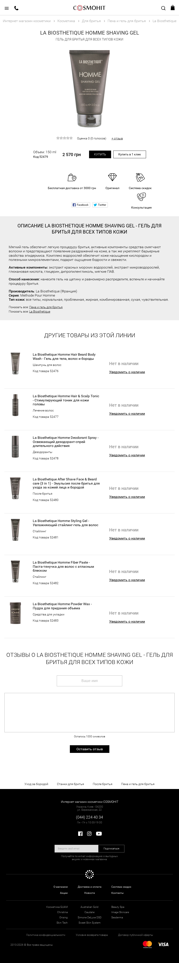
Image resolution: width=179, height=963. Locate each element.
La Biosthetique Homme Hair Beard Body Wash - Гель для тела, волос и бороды (64, 356)
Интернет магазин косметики (27, 21)
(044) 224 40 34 (89, 817)
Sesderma (117, 917)
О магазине (60, 886)
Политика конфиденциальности (45, 935)
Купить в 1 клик (129, 154)
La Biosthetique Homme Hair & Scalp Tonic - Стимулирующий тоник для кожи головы (66, 400)
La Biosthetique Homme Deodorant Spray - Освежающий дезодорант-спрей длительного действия (65, 442)
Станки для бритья (70, 784)
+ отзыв (117, 138)
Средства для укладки (48, 614)
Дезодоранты (42, 452)
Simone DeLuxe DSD (90, 917)
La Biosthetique (39, 311)
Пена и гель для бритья (46, 307)
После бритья (42, 493)
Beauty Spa (117, 907)
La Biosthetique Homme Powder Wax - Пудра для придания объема (62, 606)
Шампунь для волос (47, 365)
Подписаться (111, 848)
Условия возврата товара (92, 935)
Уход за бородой (36, 784)
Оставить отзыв (89, 749)
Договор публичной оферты (135, 935)
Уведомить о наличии (127, 372)
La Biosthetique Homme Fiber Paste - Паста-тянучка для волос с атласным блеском (63, 567)
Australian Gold (89, 907)
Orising (63, 917)
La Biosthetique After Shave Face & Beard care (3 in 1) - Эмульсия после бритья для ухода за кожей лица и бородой (66, 483)
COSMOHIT (89, 7)
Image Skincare (120, 912)
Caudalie (89, 912)
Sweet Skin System (90, 922)
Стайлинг (39, 531)
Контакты (117, 892)
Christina (62, 912)
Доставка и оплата (90, 886)
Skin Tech (62, 922)
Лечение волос (43, 410)
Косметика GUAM (57, 907)
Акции (64, 892)
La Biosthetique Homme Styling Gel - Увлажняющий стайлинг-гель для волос (65, 523)
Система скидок (121, 886)
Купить (100, 154)
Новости (89, 892)
